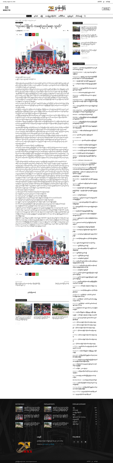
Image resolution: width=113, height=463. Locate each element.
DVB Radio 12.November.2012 (85, 160)
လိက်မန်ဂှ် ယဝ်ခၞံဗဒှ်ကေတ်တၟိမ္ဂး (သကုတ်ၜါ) (87, 315)
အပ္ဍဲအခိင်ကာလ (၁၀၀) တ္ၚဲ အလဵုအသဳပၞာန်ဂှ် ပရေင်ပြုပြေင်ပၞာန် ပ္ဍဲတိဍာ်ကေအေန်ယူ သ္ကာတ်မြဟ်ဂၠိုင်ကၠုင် (23, 318)
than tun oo (75, 95)
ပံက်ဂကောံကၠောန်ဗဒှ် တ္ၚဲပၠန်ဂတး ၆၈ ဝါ (86, 92)
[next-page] (19, 323)
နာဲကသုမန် (45, 444)
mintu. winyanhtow (77, 110)
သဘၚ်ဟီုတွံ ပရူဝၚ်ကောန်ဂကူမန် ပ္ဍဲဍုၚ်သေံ (87, 147)
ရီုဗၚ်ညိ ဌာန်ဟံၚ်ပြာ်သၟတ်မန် (62, 283)
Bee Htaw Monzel (77, 380)
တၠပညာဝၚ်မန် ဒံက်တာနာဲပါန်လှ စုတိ (89, 391)
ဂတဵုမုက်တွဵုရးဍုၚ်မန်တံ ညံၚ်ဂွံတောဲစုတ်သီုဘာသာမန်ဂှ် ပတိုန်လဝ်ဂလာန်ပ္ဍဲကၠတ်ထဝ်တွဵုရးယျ (85, 101)
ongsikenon (75, 88)
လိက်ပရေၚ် (20, 22)
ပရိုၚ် (20, 20)
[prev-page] (16, 323)
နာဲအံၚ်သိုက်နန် (76, 171)
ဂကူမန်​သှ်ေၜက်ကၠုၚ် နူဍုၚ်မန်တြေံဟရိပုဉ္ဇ (84, 211)
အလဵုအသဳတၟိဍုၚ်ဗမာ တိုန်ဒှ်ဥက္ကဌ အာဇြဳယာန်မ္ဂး (86, 312)
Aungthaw (75, 67)
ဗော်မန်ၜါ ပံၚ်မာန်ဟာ (85, 176)
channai (74, 156)
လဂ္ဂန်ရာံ (74, 315)
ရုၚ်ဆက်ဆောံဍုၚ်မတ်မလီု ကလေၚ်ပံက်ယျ (86, 242)
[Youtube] (85, 441)
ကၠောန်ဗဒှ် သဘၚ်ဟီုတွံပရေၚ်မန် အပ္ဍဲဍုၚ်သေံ (87, 144)
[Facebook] (26, 34)
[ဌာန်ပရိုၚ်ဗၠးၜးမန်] (21, 292)
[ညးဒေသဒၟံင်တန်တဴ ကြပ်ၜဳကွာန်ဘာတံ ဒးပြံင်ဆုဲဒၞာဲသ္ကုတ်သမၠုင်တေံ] (60, 309)
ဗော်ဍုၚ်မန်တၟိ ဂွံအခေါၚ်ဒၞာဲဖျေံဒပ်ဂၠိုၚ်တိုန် (85, 227)
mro (74, 81)
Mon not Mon (76, 179)
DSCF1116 (78, 137)
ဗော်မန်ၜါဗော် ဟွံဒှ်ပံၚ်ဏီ (83, 258)
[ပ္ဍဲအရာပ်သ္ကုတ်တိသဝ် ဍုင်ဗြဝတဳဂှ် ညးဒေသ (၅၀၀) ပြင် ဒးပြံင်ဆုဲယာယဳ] (42, 309)
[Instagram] (77, 441)
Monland (75, 114)
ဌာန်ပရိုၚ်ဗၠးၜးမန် (19, 30)
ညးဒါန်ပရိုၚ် (51, 444)
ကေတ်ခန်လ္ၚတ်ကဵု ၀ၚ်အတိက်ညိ (85, 114)
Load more (84, 57)
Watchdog (75, 117)
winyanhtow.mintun (77, 99)
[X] (30, 34)
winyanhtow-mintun (77, 72)
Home (16, 20)
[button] (85, 16)
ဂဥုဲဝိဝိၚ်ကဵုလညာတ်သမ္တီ (83, 245)
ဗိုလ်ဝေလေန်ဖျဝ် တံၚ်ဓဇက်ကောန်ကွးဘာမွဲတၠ (86, 322)
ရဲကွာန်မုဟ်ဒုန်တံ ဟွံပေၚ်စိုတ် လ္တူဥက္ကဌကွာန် (86, 81)
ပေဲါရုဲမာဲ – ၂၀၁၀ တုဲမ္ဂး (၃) (81, 368)
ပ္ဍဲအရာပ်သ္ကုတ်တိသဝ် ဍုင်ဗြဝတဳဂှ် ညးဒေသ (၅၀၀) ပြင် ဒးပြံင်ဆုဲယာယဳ (31, 417)
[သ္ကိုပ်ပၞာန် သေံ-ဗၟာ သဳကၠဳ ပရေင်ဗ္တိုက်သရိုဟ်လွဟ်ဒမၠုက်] (76, 52)
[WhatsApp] (37, 34)
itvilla (74, 299)
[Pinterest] (33, 34)
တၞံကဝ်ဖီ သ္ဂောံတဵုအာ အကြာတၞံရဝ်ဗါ (85, 135)
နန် (73, 327)
